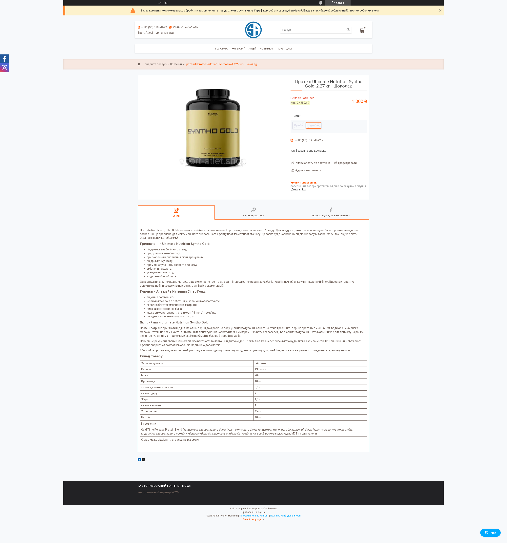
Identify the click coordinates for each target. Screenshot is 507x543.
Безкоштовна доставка (311, 150)
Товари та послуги (155, 64)
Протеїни (176, 64)
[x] (143, 460)
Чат (493, 532)
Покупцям (284, 48)
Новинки (266, 48)
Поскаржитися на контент (254, 515)
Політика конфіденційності (285, 515)
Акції (252, 48)
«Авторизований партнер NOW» (158, 492)
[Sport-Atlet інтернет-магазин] (253, 29)
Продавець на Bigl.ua (254, 512)
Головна (221, 48)
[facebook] (139, 460)
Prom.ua (272, 508)
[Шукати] (348, 30)
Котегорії (238, 48)
